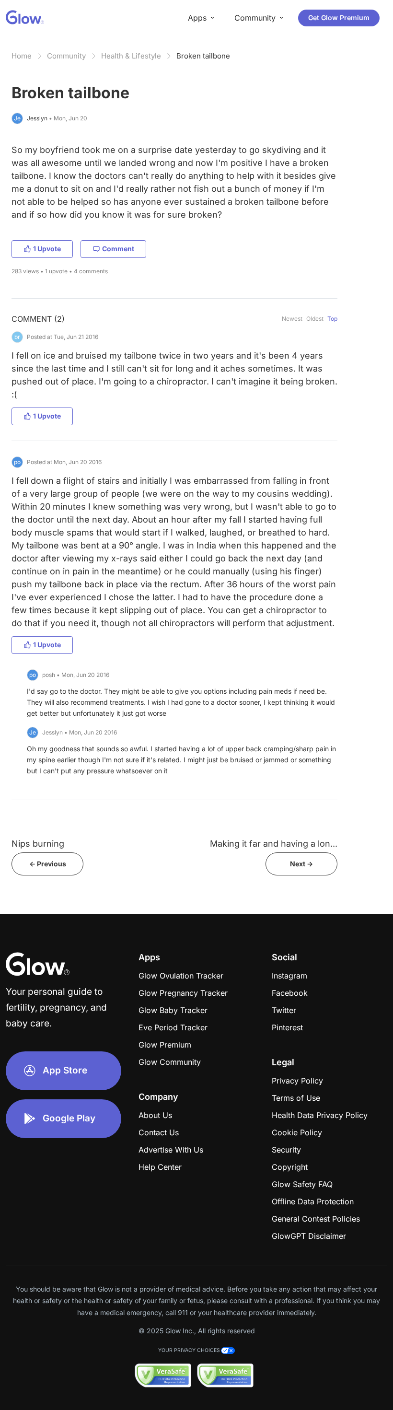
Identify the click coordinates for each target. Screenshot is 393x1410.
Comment (118, 249)
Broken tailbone (203, 55)
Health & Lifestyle (131, 55)
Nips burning (38, 844)
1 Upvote (47, 249)
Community (66, 55)
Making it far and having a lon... (273, 844)
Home (22, 55)
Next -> (301, 864)
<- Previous (47, 864)
